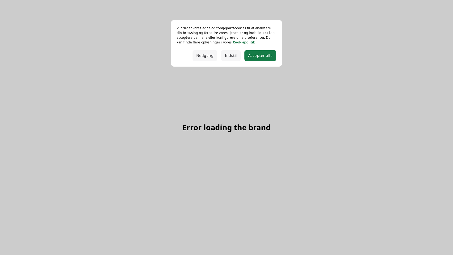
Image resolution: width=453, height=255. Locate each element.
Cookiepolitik (244, 42)
